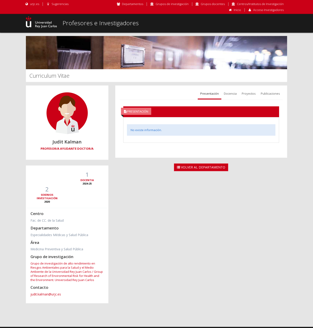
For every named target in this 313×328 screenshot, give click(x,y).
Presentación (209, 93)
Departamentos (132, 4)
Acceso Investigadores (268, 10)
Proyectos (249, 93)
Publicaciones (270, 93)
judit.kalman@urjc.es (45, 294)
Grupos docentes (213, 4)
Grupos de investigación (172, 4)
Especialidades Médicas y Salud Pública (59, 235)
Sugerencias (59, 4)
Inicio (237, 10)
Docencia (230, 93)
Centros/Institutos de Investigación (260, 4)
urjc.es (34, 4)
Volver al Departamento (202, 167)
